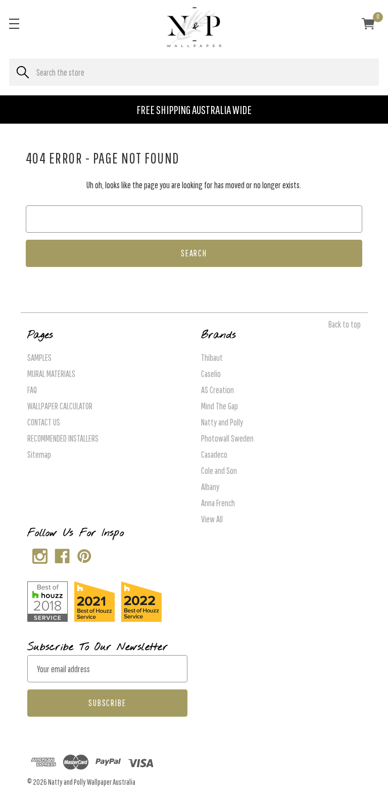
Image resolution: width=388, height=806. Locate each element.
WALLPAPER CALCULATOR (59, 406)
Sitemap (39, 454)
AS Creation (217, 390)
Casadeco (214, 454)
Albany (210, 486)
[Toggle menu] (14, 23)
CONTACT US (43, 422)
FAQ (32, 390)
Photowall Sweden (227, 438)
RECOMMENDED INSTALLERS (63, 438)
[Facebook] (60, 554)
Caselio (211, 373)
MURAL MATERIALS (51, 373)
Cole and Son (219, 470)
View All (212, 519)
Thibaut (212, 357)
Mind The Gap (219, 406)
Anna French (218, 503)
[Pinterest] (82, 554)
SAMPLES (39, 357)
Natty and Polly (222, 422)
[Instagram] (37, 554)
